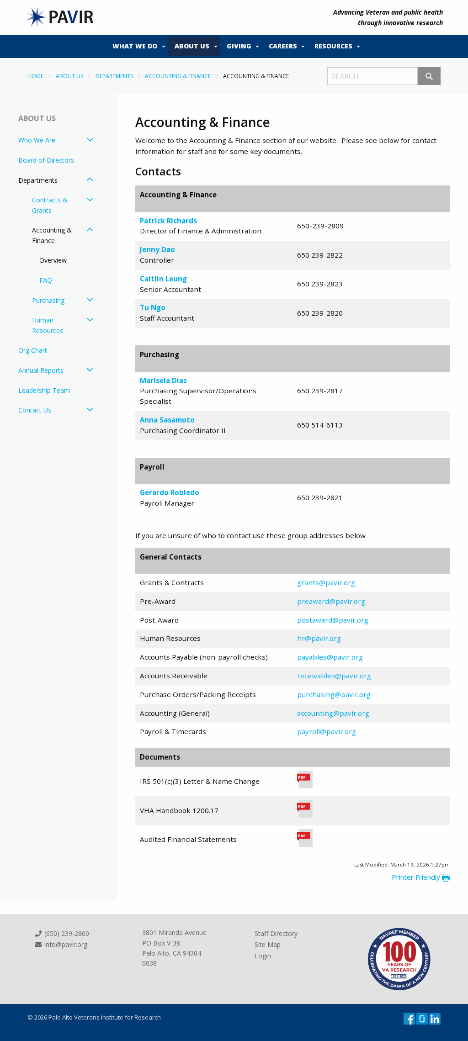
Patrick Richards (168, 220)
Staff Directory (276, 933)
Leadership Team (44, 390)
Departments (114, 76)
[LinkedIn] (435, 1018)
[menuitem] (137, 47)
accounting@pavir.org (333, 713)
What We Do (134, 46)
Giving (239, 46)
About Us (192, 46)
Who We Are (36, 140)
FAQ (45, 280)
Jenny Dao (157, 249)
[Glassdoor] (422, 1018)
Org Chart (32, 350)
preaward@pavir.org (331, 601)
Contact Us (34, 410)
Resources (333, 46)
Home (35, 76)
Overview (53, 260)
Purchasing (48, 300)
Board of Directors (46, 160)
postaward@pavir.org (332, 619)
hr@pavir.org (319, 638)
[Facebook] (410, 1018)
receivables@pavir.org (334, 675)
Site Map (268, 944)
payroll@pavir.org (326, 731)
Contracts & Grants (50, 205)
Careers (283, 46)
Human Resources (47, 325)
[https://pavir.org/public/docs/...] (305, 844)
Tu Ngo (152, 307)
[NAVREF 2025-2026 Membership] (399, 958)
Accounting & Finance (178, 76)
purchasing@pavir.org (334, 694)
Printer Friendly (417, 877)
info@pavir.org (65, 944)
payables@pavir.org (330, 656)
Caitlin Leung (163, 278)
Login (263, 955)
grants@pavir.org (326, 582)
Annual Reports (41, 370)
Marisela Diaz (163, 380)
